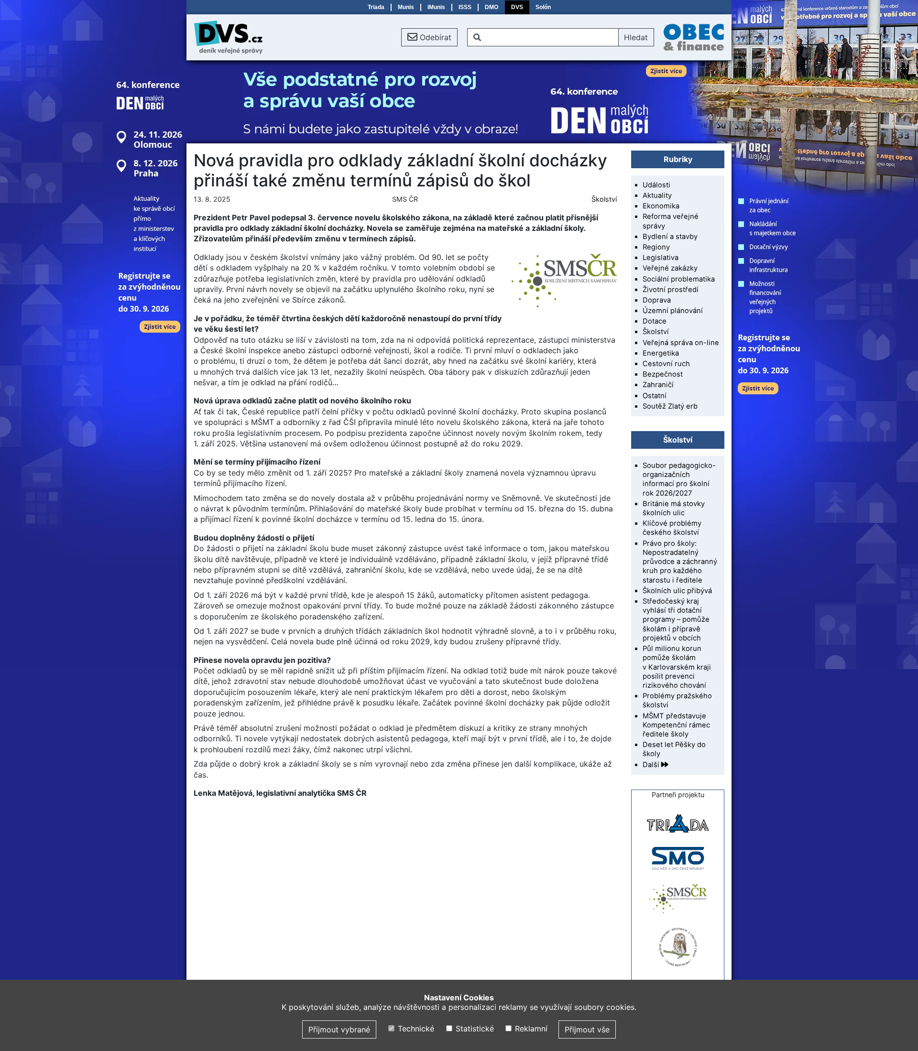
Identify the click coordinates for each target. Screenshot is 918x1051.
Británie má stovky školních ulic (674, 508)
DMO (491, 7)
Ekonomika (661, 206)
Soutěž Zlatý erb (670, 406)
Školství (604, 199)
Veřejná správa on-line (681, 342)
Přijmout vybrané (339, 1029)
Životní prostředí (671, 289)
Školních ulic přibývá (677, 590)
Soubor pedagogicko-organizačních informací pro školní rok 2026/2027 (679, 479)
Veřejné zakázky (670, 268)
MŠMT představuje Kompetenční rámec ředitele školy (676, 725)
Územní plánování (673, 310)
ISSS (465, 7)
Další (652, 764)
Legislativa (660, 257)
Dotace (655, 321)
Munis (406, 7)
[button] (429, 37)
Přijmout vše (587, 1029)
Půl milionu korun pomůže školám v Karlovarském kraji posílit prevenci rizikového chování (677, 667)
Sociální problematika (679, 279)
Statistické (473, 1028)
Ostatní (655, 395)
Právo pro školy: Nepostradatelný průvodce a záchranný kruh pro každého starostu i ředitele (680, 562)
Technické (414, 1028)
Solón (543, 7)
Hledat (636, 37)
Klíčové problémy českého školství (672, 528)
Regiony (656, 247)
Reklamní (530, 1028)
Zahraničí (658, 384)
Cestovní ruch (666, 363)
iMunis (436, 7)
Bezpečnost (663, 374)
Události (656, 185)
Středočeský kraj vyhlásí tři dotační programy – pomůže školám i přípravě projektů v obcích (676, 619)
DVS (517, 7)
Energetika (661, 353)
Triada (376, 7)
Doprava (657, 300)
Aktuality (657, 195)
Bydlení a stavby (670, 236)
